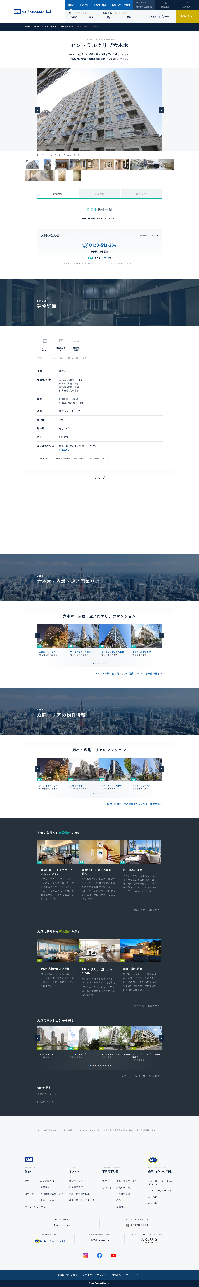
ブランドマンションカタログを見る (141, 1075)
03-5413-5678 (99, 251)
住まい (71, 5)
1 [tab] (93, 663)
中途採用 (152, 1203)
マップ (107, 258)
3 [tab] (98, 663)
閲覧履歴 (165, 7)
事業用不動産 (100, 5)
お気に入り (187, 7)
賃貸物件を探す (45, 1094)
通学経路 (65, 450)
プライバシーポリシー (95, 1274)
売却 (118, 1200)
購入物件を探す (45, 1101)
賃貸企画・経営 (124, 1187)
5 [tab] (103, 663)
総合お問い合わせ (68, 1274)
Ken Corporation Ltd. (32, 11)
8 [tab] (105, 1065)
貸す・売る (30, 1194)
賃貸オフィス (76, 1181)
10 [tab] (110, 1065)
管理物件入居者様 (144, 7)
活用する (107, 13)
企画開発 (121, 1206)
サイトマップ (133, 1274)
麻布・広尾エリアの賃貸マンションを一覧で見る (133, 804)
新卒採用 (152, 1197)
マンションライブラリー (157, 16)
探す (71, 13)
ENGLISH (140, 3)
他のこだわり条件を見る (147, 910)
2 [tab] (95, 663)
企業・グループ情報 (121, 5)
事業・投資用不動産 (79, 1193)
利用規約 (116, 1274)
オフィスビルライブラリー (83, 1200)
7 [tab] (103, 1065)
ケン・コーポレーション (161, 1190)
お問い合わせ (187, 16)
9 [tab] (108, 1065)
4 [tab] (100, 663)
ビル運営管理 (76, 1187)
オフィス (84, 5)
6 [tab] (105, 663)
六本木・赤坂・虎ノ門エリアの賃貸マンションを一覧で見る (127, 673)
